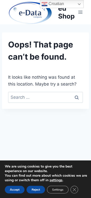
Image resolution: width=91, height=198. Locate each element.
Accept (14, 190)
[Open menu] (80, 12)
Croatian (56, 4)
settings (56, 180)
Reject (36, 190)
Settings (57, 190)
